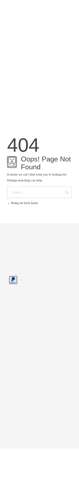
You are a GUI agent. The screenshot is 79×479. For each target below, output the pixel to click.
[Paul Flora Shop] (16, 21)
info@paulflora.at (50, 4)
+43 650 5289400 (21, 4)
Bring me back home (24, 203)
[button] (39, 464)
